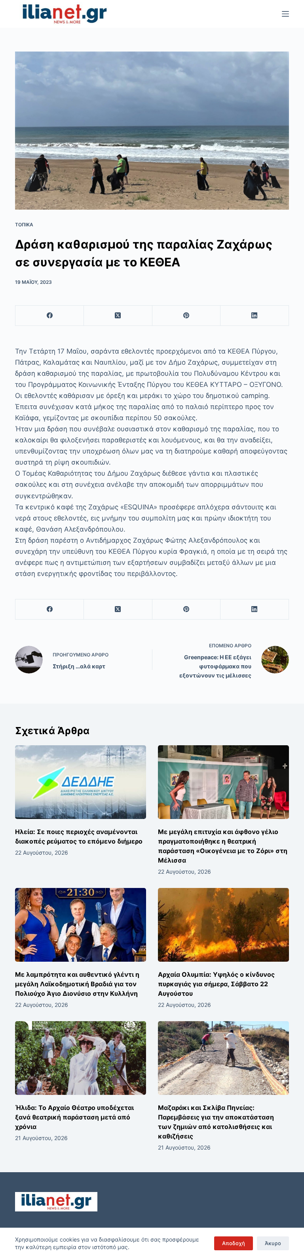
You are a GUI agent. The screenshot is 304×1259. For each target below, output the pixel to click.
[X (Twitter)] (118, 316)
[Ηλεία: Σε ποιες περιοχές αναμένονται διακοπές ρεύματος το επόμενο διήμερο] (80, 782)
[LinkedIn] (254, 316)
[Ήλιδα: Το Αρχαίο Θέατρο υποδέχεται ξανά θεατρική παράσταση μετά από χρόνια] (80, 1058)
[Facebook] (49, 316)
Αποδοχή (233, 1243)
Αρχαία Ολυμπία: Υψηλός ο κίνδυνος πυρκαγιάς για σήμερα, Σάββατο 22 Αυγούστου (216, 983)
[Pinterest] (186, 316)
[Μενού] (285, 13)
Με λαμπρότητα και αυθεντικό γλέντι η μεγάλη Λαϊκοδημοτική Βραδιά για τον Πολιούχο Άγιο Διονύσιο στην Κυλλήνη (77, 983)
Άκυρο (273, 1243)
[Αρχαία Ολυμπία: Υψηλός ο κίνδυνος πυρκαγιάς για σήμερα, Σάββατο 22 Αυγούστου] (223, 925)
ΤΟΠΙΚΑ (24, 225)
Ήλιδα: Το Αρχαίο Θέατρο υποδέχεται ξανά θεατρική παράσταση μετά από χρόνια (74, 1117)
